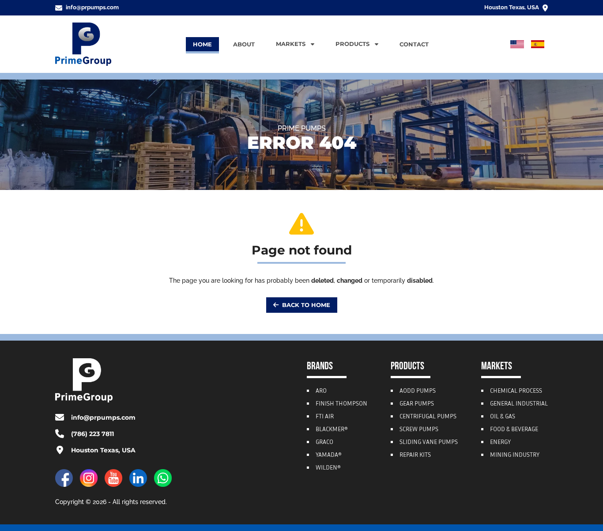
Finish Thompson (341, 404)
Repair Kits (415, 455)
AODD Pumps (417, 391)
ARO (321, 391)
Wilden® (328, 468)
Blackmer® (332, 429)
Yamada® (329, 455)
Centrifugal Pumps (427, 417)
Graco (324, 442)
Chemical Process (516, 391)
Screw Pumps (418, 429)
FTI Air (325, 417)
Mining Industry (514, 455)
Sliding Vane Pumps (428, 442)
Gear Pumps (416, 404)
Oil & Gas (502, 417)
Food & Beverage (514, 429)
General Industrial (519, 404)
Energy (500, 442)
